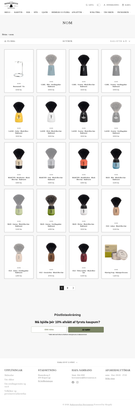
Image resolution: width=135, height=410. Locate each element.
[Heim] (11, 4)
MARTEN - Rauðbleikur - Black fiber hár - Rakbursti (83, 164)
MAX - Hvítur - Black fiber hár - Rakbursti (83, 210)
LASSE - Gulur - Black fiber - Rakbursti (18, 117)
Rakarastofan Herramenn (81, 405)
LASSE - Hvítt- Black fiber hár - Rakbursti (51, 117)
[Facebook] (73, 382)
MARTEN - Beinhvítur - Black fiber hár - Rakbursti (18, 164)
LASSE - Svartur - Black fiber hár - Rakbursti (83, 117)
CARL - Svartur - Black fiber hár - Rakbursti (83, 71)
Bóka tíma (95, 12)
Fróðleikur (123, 12)
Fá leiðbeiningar (45, 381)
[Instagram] (77, 382)
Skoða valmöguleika (51, 73)
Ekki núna (49, 330)
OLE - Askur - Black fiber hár (116, 210)
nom (11, 34)
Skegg (7, 12)
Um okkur (108, 12)
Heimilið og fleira (61, 12)
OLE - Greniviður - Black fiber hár (51, 257)
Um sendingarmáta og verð (15, 385)
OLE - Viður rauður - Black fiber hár (83, 257)
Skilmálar (9, 375)
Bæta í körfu (18, 74)
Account (111, 5)
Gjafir (45, 12)
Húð (36, 12)
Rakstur (18, 12)
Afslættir (77, 12)
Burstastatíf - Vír (18, 71)
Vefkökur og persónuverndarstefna (15, 392)
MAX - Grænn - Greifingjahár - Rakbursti (51, 210)
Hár (28, 12)
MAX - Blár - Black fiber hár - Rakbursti (116, 164)
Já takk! (86, 329)
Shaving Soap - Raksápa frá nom (116, 257)
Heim (4, 34)
